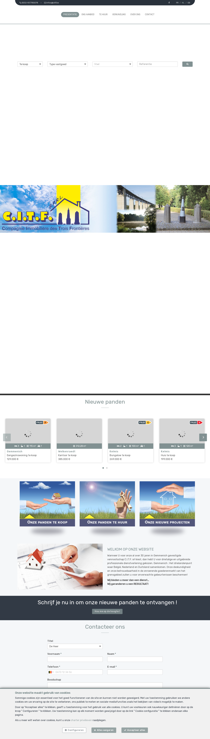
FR (177, 3)
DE (189, 3)
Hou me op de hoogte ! (107, 611)
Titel (50, 641)
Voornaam (54, 653)
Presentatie (70, 14)
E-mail (112, 666)
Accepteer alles (136, 730)
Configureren (76, 730)
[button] (112, 64)
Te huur (103, 14)
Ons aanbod (87, 14)
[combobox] (51, 672)
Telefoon (53, 666)
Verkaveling (119, 14)
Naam (111, 653)
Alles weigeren (105, 730)
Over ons (135, 14)
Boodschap (54, 679)
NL (183, 3)
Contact (150, 14)
